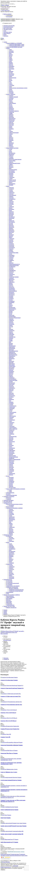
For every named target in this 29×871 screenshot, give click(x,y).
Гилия (10, 253)
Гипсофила (11, 255)
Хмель (10, 446)
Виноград (11, 232)
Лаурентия (11, 324)
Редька (10, 80)
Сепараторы (9, 603)
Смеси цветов (12, 416)
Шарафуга (11, 532)
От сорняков (9, 584)
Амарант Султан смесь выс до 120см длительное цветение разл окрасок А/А (13, 801)
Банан (10, 210)
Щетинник (11, 460)
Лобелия (11, 333)
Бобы (10, 53)
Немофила (11, 371)
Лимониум (11, 330)
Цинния (11, 454)
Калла (10, 539)
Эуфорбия (11, 469)
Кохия (10, 313)
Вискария (11, 234)
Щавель (11, 145)
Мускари (11, 573)
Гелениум (11, 243)
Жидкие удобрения (13, 588)
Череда (10, 182)
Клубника (11, 482)
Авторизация (9, 15)
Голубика (11, 478)
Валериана (11, 154)
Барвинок (11, 211)
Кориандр (11, 108)
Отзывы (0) (6, 659)
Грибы (10, 58)
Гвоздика (11, 241)
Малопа (11, 343)
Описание (5, 658)
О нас (4, 30)
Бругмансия (12, 222)
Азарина (11, 191)
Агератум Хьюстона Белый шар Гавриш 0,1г (12, 688)
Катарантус (11, 293)
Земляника (11, 481)
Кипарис (11, 296)
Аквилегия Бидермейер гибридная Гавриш (12, 745)
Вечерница (11, 231)
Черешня (11, 529)
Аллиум (11, 565)
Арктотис (11, 201)
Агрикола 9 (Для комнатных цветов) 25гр (11, 704)
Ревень (10, 127)
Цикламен (11, 451)
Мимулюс (11, 357)
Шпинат (11, 144)
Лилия (10, 571)
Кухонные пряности (14, 110)
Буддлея (11, 223)
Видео (4, 34)
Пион (10, 557)
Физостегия (12, 441)
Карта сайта (24, 855)
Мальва (11, 344)
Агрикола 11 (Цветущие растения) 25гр (11, 696)
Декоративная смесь (14, 265)
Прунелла (11, 394)
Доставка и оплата (7, 29)
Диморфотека (12, 270)
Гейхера (11, 242)
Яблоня (11, 533)
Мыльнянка (12, 365)
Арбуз (10, 49)
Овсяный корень (13, 169)
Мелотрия (11, 117)
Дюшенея (11, 278)
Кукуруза (11, 67)
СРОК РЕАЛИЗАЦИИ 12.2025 (16, 45)
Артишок (11, 50)
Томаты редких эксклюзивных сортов (18, 88)
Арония (11, 509)
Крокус (11, 570)
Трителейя (11, 576)
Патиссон (11, 75)
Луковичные (9, 564)
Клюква (11, 483)
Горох (10, 57)
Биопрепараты (9, 592)
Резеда (10, 398)
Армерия (11, 202)
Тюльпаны (11, 578)
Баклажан (11, 52)
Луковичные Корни (8, 534)
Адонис (11, 190)
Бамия (10, 151)
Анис (10, 150)
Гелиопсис (11, 245)
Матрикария (12, 348)
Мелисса (11, 165)
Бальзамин (11, 209)
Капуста (11, 65)
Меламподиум (12, 353)
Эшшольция (12, 473)
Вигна (10, 56)
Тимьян (11, 133)
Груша (10, 515)
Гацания (11, 239)
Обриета (11, 376)
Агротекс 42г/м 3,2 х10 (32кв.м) (8, 720)
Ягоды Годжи (12, 487)
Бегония (11, 215)
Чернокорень (12, 183)
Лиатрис (11, 329)
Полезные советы (7, 32)
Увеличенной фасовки (11, 495)
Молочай (11, 362)
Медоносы (8, 497)
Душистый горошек (14, 276)
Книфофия (11, 302)
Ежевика (11, 479)
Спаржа (11, 131)
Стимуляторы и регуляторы (12, 585)
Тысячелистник (12, 436)
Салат (10, 82)
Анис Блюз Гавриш (5, 817)
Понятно (3, 869)
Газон (10, 490)
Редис (10, 79)
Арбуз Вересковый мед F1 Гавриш (9, 842)
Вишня (10, 511)
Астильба (11, 204)
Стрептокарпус (12, 427)
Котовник (11, 109)
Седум (10, 411)
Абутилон (11, 187)
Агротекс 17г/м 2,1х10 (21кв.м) (8, 712)
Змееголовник (12, 103)
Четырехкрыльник (13, 456)
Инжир (10, 62)
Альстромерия (12, 195)
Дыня (10, 61)
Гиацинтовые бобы (13, 252)
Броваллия (11, 220)
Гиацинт (11, 568)
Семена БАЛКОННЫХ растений (14, 47)
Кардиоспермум (13, 291)
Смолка (11, 418)
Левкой (11, 325)
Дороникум (12, 274)
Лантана (11, 321)
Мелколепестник (13, 354)
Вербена (11, 228)
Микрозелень (12, 118)
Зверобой (11, 158)
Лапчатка (11, 322)
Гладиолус (11, 569)
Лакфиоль (11, 320)
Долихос (11, 273)
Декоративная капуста (14, 264)
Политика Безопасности (15, 855)
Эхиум (10, 472)
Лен (10, 328)
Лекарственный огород (14, 163)
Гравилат (11, 262)
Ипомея (11, 284)
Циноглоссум (12, 181)
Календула (11, 287)
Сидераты (8, 499)
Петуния (11, 385)
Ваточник (11, 225)
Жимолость (11, 518)
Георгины (11, 546)
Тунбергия (11, 434)
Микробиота (12, 356)
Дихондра (11, 271)
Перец (10, 76)
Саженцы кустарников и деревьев (14, 508)
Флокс (10, 444)
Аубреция (11, 206)
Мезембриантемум (13, 351)
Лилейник (11, 552)
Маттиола (11, 349)
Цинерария (11, 453)
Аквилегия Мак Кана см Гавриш (9, 753)
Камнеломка (12, 289)
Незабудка (11, 368)
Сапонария (11, 408)
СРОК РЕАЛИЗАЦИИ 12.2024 (16, 44)
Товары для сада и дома (9, 606)
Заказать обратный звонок (7, 11)
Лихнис (11, 331)
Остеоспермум (12, 379)
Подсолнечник (12, 77)
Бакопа (10, 208)
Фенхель (11, 137)
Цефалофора (12, 450)
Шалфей (11, 185)
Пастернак (11, 73)
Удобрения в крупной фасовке (16, 589)
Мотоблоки (9, 601)
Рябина (10, 523)
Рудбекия (11, 403)
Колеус (10, 306)
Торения (11, 432)
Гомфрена (11, 260)
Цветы (7, 186)
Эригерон (11, 467)
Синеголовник (12, 412)
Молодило (11, 361)
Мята (10, 168)
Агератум (11, 188)
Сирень (11, 524)
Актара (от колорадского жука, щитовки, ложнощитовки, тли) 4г (11, 763)
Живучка (11, 280)
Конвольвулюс (12, 308)
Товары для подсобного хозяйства (11, 594)
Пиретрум (11, 386)
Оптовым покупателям (8, 25)
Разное (10, 126)
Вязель (10, 237)
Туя (10, 435)
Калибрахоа (12, 288)
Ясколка (11, 474)
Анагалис (11, 197)
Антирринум (12, 199)
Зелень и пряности (10, 94)
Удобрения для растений (12, 587)
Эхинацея (11, 471)
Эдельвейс (11, 463)
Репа (10, 81)
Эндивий (11, 93)
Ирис (10, 550)
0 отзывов (5, 637)
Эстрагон (11, 146)
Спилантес (11, 422)
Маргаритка (12, 347)
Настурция (11, 367)
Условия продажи (14, 854)
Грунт (7, 593)
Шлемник (11, 142)
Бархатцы (11, 213)
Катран (10, 105)
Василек (11, 224)
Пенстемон (11, 384)
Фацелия (11, 439)
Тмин (10, 135)
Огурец (11, 72)
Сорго (10, 421)
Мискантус (11, 554)
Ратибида (11, 396)
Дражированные (10, 492)
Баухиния (11, 214)
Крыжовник (12, 519)
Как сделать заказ (7, 28)
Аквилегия (11, 192)
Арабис (11, 200)
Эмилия (11, 464)
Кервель (11, 107)
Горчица (11, 102)
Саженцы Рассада (7, 502)
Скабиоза (11, 413)
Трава (10, 491)
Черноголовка (12, 455)
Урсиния (11, 437)
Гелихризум (12, 247)
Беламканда (12, 216)
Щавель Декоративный (14, 459)
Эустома (11, 468)
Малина (11, 485)
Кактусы (11, 285)
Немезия (11, 370)
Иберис (11, 283)
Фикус (10, 442)
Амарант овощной (13, 96)
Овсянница (11, 377)
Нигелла (11, 374)
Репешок (11, 173)
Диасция (11, 268)
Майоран (11, 114)
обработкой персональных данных (16, 851)
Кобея (10, 303)
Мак (10, 342)
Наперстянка (12, 366)
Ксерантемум (12, 316)
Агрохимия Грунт (7, 579)
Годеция (11, 259)
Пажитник (11, 121)
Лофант (11, 164)
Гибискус (11, 155)
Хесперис (11, 445)
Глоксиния (11, 256)
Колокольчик (12, 307)
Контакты (5, 35)
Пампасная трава (13, 380)
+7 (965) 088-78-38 (5, 7)
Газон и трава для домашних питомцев (15, 488)
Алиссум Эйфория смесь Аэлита (9, 772)
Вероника (11, 229)
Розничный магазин (8, 27)
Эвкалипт (11, 462)
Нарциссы (11, 574)
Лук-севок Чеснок (7, 501)
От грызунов (9, 582)
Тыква (10, 89)
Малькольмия (12, 345)
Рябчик (10, 575)
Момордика (12, 119)
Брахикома (11, 218)
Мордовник (12, 363)
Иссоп (10, 104)
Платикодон (12, 388)
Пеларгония (12, 382)
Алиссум (11, 193)
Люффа (11, 113)
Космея (10, 311)
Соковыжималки (10, 605)
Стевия (10, 178)
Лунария (11, 335)
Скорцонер (11, 177)
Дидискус (11, 269)
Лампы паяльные (10, 597)
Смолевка (11, 417)
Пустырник (12, 171)
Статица (11, 423)
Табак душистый (13, 428)
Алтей (10, 149)
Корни (7, 542)
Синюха (11, 176)
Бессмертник (12, 153)
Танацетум (11, 430)
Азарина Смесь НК (5, 737)
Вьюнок (11, 236)
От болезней (9, 580)
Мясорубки (9, 602)
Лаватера (11, 319)
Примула (11, 390)
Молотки (8, 599)
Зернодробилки (10, 596)
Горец (10, 261)
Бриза (10, 219)
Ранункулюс (12, 395)
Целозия (11, 449)
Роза (10, 400)
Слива (10, 525)
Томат (10, 86)
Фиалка (11, 440)
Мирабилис (12, 358)
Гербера (11, 250)
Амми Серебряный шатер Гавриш (9, 809)
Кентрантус (12, 294)
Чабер (10, 141)
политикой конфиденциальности (9, 866)
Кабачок (11, 63)
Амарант (11, 95)
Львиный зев (12, 336)
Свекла (10, 84)
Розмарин (11, 128)
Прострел (11, 393)
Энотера (11, 465)
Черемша (11, 91)
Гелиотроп (11, 246)
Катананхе (11, 292)
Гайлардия (11, 238)
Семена (5, 42)
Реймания (11, 399)
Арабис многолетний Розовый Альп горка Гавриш (13, 826)
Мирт (10, 359)
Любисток (11, 112)
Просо (10, 391)
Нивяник (11, 372)
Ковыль (11, 305)
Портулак (11, 125)
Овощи (8, 48)
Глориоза (11, 257)
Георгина (11, 248)
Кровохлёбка (12, 160)
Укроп (10, 136)
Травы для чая (12, 179)
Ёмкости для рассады (11, 607)
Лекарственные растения (12, 148)
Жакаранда (11, 279)
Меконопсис (12, 352)
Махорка (11, 116)
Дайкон (11, 59)
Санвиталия (12, 407)
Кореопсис (11, 310)
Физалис (11, 139)
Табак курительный (14, 132)
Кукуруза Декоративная (14, 317)
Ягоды (7, 476)
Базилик (11, 99)
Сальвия (11, 404)
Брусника (11, 477)
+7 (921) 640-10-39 (5, 10)
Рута (10, 130)
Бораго (10, 100)
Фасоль (11, 90)
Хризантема (12, 448)
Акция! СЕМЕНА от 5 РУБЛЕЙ (14, 43)
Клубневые (9, 536)
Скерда (10, 414)
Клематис (11, 298)
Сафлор (11, 409)
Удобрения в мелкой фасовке (16, 591)
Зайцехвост (11, 282)
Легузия (11, 326)
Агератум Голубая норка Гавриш (9, 680)
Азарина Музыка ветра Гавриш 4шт (10, 728)
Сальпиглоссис (12, 405)
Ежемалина (11, 516)
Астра (10, 205)
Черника (11, 486)
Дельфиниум (12, 266)
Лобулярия (11, 334)
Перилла (11, 122)
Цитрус (11, 528)
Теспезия (11, 431)
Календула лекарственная (15, 159)
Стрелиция (11, 426)
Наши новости (6, 33)
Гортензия (11, 514)
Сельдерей (11, 85)
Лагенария (11, 68)
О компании (22, 854)
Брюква (11, 54)
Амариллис (11, 566)
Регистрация (9, 16)
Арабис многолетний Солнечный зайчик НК (12, 834)
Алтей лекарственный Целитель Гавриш (11, 780)
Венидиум (11, 227)
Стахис (10, 425)
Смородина (11, 527)
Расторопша (12, 172)
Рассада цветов (9, 506)
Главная (5, 610)
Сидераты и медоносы (8, 496)
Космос (11, 312)
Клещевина (11, 301)
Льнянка (11, 338)
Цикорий (11, 140)
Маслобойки (9, 598)
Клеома (11, 299)
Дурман (11, 275)
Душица (11, 156)
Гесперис (11, 251)
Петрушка (11, 123)
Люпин (11, 339)
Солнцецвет (12, 419)
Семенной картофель (8, 500)
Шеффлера (11, 458)
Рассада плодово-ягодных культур (14, 504)
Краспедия (11, 315)
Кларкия (11, 297)
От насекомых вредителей (12, 583)
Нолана (11, 375)
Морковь (11, 71)
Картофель (11, 66)
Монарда (11, 167)
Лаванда (11, 162)
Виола (10, 233)
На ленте (8, 494)
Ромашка (11, 174)
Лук (10, 70)
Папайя (11, 381)
